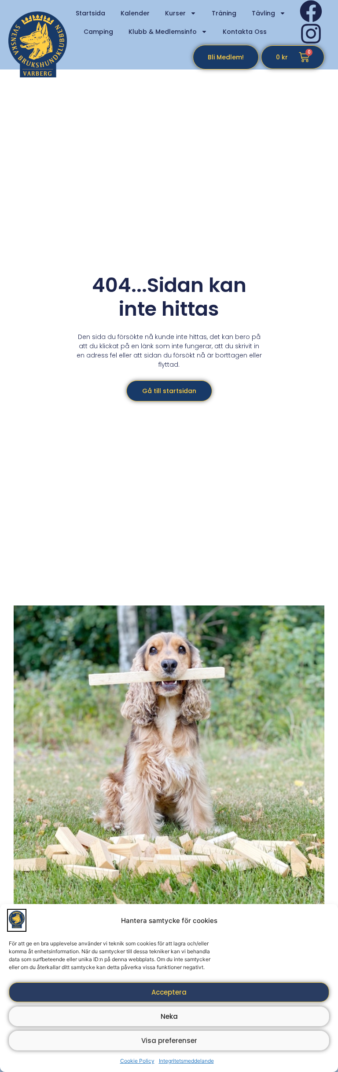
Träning (224, 13)
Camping (98, 31)
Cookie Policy (137, 1060)
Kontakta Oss (245, 31)
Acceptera (169, 992)
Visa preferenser (169, 1040)
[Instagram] (311, 33)
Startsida (90, 13)
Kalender (135, 13)
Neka (169, 1016)
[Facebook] (311, 11)
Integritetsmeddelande (186, 1060)
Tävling (263, 13)
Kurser (175, 13)
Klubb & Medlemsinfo (163, 31)
